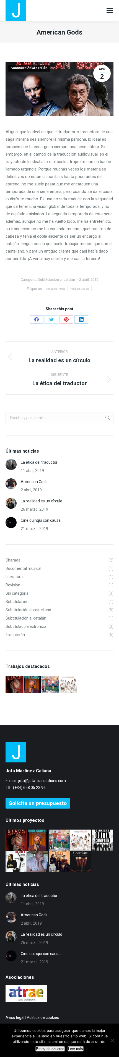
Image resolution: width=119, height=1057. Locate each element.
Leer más (75, 1049)
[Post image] (11, 464)
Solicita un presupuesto (38, 803)
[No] (112, 1040)
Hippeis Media (80, 288)
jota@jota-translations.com (42, 780)
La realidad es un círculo (41, 501)
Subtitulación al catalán (29, 68)
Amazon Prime (56, 288)
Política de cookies (43, 1017)
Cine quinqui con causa (41, 520)
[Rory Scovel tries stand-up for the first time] (33, 685)
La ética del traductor (39, 462)
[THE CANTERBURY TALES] (59, 862)
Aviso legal (15, 1017)
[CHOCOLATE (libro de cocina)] (81, 862)
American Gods (34, 481)
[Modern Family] (68, 685)
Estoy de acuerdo (50, 1049)
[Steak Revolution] (15, 685)
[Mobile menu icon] (109, 10)
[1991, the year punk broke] (51, 685)
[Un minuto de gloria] (16, 862)
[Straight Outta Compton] (102, 840)
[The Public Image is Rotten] (38, 862)
